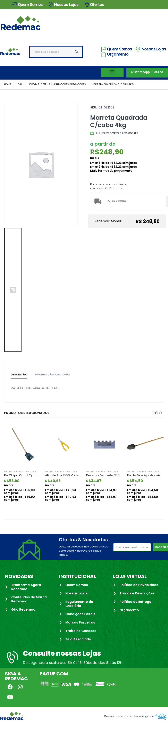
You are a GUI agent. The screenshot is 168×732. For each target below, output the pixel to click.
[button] (112, 71)
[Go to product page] (22, 444)
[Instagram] (20, 687)
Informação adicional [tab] (52, 374)
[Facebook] (10, 687)
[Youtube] (10, 697)
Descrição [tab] (19, 374)
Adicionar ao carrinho (34, 429)
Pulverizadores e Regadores (117, 133)
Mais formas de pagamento (111, 170)
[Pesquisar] (76, 52)
